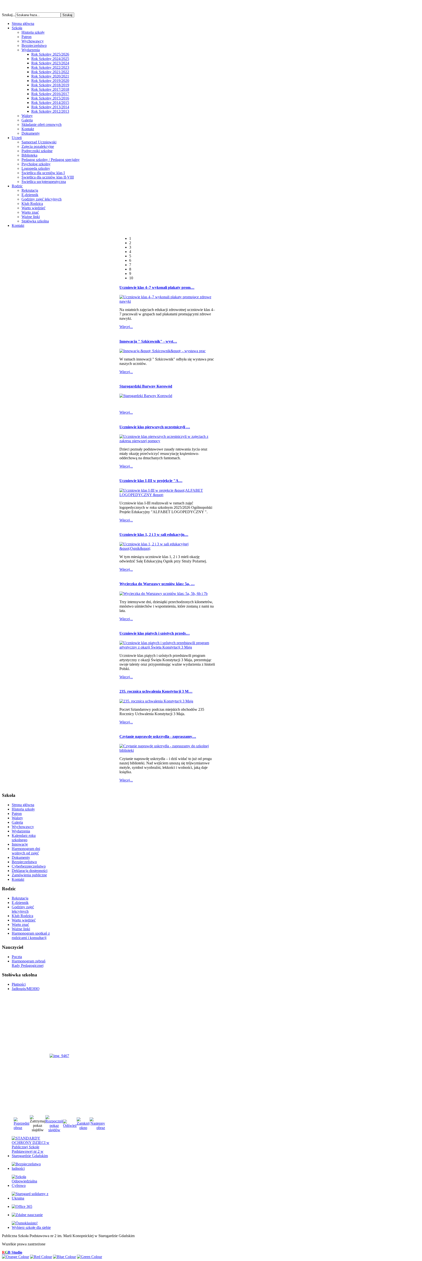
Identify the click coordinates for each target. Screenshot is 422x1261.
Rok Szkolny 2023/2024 (50, 63)
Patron (26, 37)
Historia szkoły (33, 32)
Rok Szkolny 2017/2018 (50, 89)
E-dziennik (29, 195)
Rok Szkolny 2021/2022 (50, 72)
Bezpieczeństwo (34, 45)
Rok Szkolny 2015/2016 (50, 98)
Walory (27, 116)
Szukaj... (8, 15)
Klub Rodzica (32, 203)
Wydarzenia (30, 50)
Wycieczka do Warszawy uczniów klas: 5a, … (157, 584)
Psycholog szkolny (36, 164)
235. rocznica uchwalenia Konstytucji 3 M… (155, 691)
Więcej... (126, 327)
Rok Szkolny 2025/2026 (50, 54)
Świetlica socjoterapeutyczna (43, 182)
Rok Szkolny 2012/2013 (50, 111)
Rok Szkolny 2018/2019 (50, 85)
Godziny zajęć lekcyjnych (41, 199)
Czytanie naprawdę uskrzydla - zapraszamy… (157, 736)
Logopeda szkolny (35, 168)
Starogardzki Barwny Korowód (145, 386)
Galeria (27, 120)
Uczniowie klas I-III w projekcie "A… (150, 481)
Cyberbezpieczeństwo (29, 866)
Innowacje (20, 844)
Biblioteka (29, 155)
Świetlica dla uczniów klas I (43, 173)
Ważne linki (30, 217)
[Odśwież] (70, 1125)
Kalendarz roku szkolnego (24, 837)
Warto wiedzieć (33, 208)
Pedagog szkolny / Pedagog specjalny (50, 160)
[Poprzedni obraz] (22, 1128)
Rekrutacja (29, 190)
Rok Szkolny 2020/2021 (50, 76)
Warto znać (30, 212)
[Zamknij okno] (83, 1128)
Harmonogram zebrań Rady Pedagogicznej (28, 963)
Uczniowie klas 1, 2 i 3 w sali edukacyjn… (153, 534)
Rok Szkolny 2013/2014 (50, 107)
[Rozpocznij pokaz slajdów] (54, 1130)
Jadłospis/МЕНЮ (25, 989)
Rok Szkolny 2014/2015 (50, 102)
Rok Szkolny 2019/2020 (50, 81)
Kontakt (27, 129)
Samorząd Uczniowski (38, 142)
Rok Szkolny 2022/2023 (50, 67)
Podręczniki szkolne (37, 151)
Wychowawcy (32, 41)
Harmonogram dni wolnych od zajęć (26, 851)
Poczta (17, 957)
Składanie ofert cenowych (41, 124)
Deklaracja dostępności (29, 871)
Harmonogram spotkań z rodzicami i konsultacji (31, 935)
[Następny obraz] (97, 1128)
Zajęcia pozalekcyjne (37, 146)
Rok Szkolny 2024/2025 (50, 59)
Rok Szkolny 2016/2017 (50, 94)
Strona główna (23, 805)
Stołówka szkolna (35, 221)
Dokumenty (30, 133)
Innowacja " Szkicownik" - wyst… (148, 341)
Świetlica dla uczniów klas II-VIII (47, 177)
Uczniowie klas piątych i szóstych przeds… (154, 633)
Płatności (19, 984)
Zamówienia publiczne (29, 875)
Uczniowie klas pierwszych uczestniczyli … (154, 427)
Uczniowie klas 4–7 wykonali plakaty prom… (156, 287)
